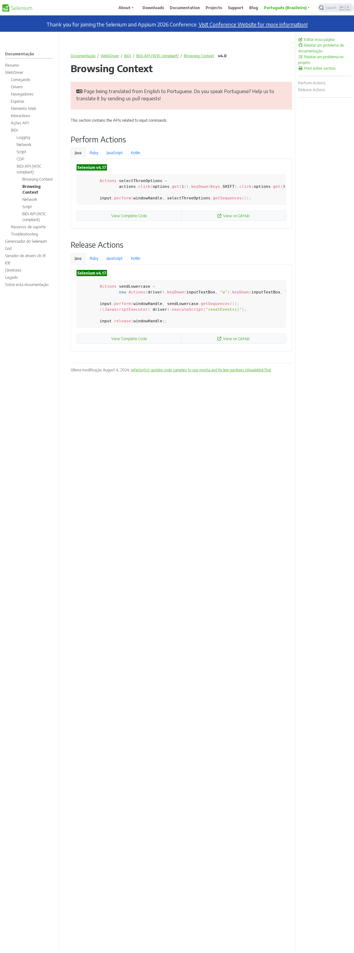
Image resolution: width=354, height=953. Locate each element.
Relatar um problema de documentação (321, 48)
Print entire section (319, 68)
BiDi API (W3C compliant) (157, 55)
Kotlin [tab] (135, 152)
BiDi (127, 55)
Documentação (83, 55)
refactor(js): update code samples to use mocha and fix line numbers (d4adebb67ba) (201, 370)
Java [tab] (78, 152)
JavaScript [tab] (114, 152)
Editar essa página (318, 39)
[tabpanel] (181, 194)
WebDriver (110, 55)
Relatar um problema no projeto (321, 59)
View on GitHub (236, 215)
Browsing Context (199, 55)
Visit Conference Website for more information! (253, 24)
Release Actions (311, 89)
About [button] (124, 7)
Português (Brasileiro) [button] (285, 7)
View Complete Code (129, 215)
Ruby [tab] (94, 152)
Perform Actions (312, 83)
